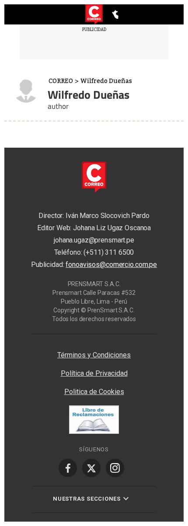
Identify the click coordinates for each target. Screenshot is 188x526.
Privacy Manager (94, 338)
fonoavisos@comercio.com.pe (111, 264)
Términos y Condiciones (94, 355)
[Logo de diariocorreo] (94, 14)
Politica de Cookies (94, 392)
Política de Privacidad (94, 373)
